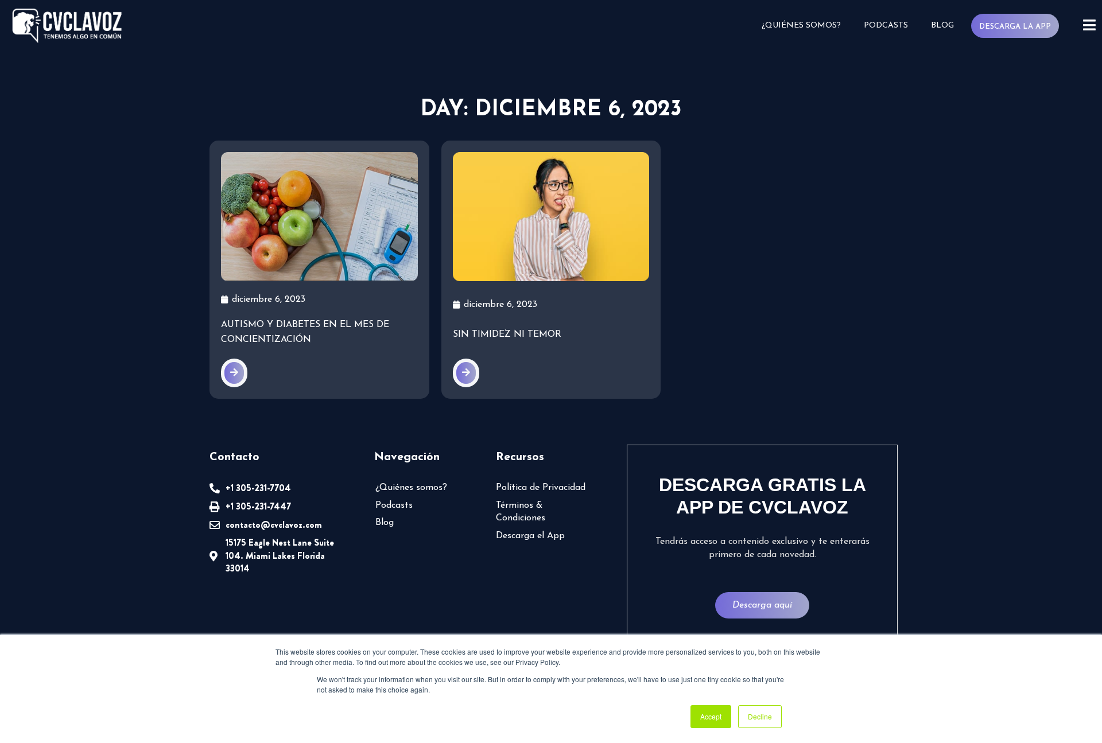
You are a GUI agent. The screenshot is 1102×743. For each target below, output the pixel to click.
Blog (942, 25)
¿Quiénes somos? (801, 25)
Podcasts (886, 25)
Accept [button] (710, 716)
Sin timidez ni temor (507, 334)
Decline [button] (760, 716)
